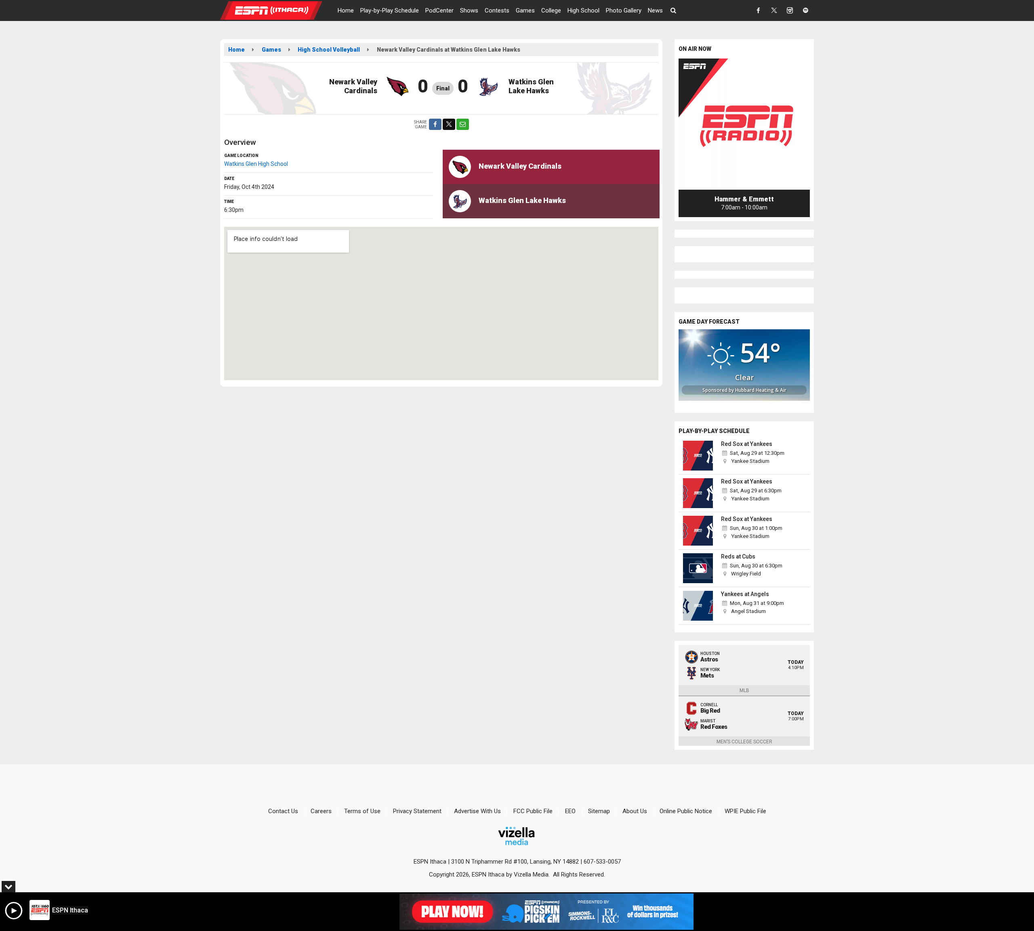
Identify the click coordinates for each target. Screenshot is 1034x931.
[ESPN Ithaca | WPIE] (277, 10)
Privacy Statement (417, 811)
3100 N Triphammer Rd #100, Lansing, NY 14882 (515, 861)
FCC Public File (533, 811)
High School (583, 10)
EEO (570, 811)
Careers (321, 811)
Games (525, 10)
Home (346, 10)
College (551, 10)
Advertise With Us (477, 811)
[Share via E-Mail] (462, 124)
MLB (744, 690)
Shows (469, 10)
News (655, 10)
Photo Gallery (623, 10)
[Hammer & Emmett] (744, 124)
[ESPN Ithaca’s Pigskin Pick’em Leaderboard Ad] (546, 911)
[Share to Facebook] (435, 124)
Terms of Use (362, 811)
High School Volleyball (329, 49)
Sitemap (599, 811)
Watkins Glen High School (256, 164)
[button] (673, 10)
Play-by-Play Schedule (389, 10)
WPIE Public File (745, 811)
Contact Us (283, 811)
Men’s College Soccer (744, 742)
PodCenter (439, 10)
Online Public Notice (686, 811)
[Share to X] (449, 124)
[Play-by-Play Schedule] (698, 456)
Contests (497, 10)
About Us (634, 811)
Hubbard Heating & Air (760, 390)
